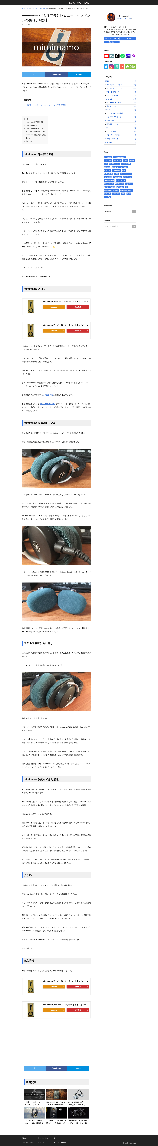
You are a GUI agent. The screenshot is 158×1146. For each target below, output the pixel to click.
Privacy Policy (60, 1142)
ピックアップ (108, 184)
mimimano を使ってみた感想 (36, 135)
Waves (131, 160)
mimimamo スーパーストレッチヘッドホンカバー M (65, 301)
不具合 (116, 174)
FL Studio (117, 177)
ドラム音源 (108, 160)
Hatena (79, 74)
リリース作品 (128, 38)
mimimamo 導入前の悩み (35, 122)
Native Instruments (111, 190)
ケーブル (107, 197)
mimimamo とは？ (32, 125)
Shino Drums (109, 180)
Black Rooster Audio (119, 167)
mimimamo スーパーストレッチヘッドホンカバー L (65, 325)
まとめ (28, 138)
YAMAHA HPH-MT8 (47, 404)
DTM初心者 (108, 174)
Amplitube (116, 170)
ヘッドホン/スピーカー (39, 8)
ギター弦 (107, 194)
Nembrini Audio (126, 190)
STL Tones (127, 177)
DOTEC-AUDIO (109, 187)
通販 (123, 170)
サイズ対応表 (48, 395)
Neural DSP (126, 164)
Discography (27, 1142)
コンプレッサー (114, 164)
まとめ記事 (108, 157)
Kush (129, 194)
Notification (43, 1138)
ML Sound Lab (126, 174)
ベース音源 (108, 177)
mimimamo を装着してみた (35, 128)
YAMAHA (120, 187)
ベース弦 (107, 170)
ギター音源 (117, 160)
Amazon (54, 307)
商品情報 (29, 141)
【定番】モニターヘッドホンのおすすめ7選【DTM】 (46, 105)
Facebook (56, 74)
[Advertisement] (56, 1042)
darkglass (116, 194)
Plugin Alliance (119, 157)
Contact (41, 1142)
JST (105, 164)
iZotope (107, 167)
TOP (23, 8)
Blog (56, 1138)
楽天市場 (78, 307)
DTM (28, 8)
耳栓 (123, 194)
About (24, 1138)
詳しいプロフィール (111, 38)
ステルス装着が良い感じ (37, 131)
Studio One (119, 184)
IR (126, 187)
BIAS (125, 160)
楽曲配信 (111, 42)
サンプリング (120, 180)
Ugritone (129, 184)
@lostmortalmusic (124, 18)
